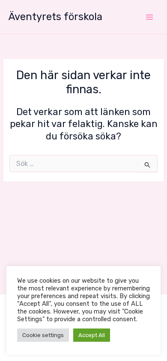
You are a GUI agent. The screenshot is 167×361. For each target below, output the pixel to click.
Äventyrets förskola (55, 17)
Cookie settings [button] (43, 335)
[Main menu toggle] (149, 17)
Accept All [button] (91, 335)
